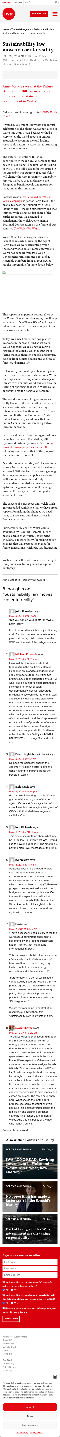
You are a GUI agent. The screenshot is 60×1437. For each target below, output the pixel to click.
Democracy (8, 1363)
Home (5, 29)
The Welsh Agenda (21, 29)
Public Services (10, 1367)
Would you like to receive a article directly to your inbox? (27, 1284)
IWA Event (8, 60)
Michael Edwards (26, 654)
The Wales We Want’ (26, 228)
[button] (55, 1376)
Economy (7, 1370)
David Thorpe (23, 1027)
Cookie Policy (22, 1433)
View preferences (30, 1425)
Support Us (39, 13)
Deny (30, 1416)
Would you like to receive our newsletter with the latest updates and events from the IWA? (29, 1297)
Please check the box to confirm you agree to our (29, 1310)
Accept (30, 1407)
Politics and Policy (44, 29)
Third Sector (37, 60)
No (7, 1290)
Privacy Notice (36, 1433)
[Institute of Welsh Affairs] (8, 14)
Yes (16, 1290)
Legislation (22, 60)
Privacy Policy (18, 1312)
